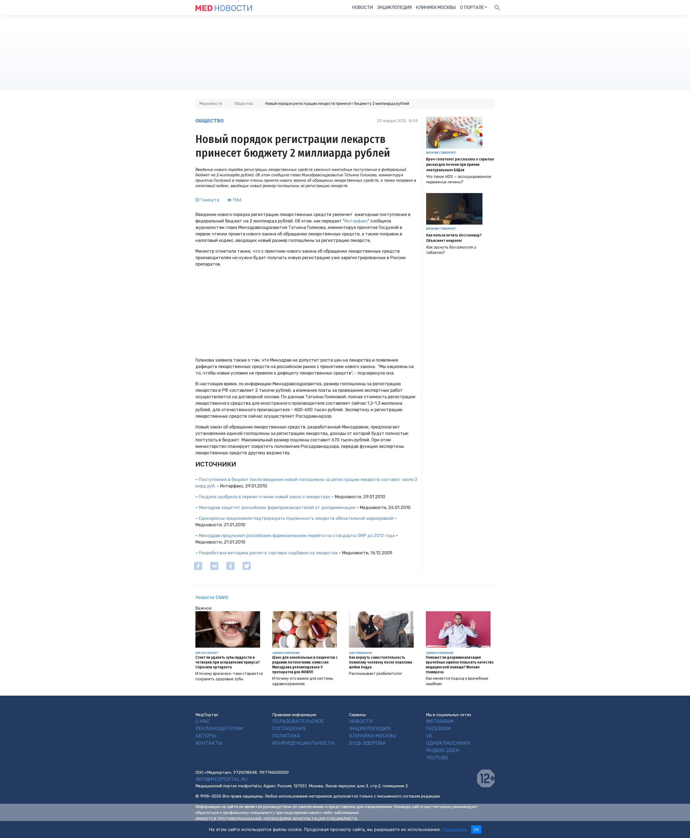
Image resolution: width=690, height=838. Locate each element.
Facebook (438, 728)
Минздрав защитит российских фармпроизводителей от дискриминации (277, 507)
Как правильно (360, 652)
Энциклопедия (394, 7)
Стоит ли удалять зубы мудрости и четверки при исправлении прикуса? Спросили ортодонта (227, 662)
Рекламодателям (219, 728)
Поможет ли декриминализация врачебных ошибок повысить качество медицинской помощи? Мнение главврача (460, 664)
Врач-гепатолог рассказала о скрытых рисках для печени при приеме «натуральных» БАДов (460, 164)
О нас (202, 721)
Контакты (208, 743)
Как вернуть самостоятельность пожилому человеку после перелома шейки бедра (380, 662)
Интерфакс (356, 221)
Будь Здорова (367, 743)
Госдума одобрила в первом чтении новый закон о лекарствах (264, 496)
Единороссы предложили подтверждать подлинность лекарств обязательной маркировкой (296, 518)
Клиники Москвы (436, 7)
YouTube (437, 758)
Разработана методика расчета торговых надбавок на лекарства (268, 552)
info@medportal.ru (221, 779)
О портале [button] (472, 7)
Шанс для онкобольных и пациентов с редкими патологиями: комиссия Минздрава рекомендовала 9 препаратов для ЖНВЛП (305, 664)
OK (476, 829)
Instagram (440, 721)
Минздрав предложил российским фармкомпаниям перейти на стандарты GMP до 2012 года (297, 535)
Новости (362, 7)
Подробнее (454, 829)
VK (429, 736)
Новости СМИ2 (212, 597)
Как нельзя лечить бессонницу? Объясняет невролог (454, 238)
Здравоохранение (286, 652)
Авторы (205, 736)
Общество (209, 121)
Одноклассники (448, 743)
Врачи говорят (441, 152)
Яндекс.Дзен (442, 750)
